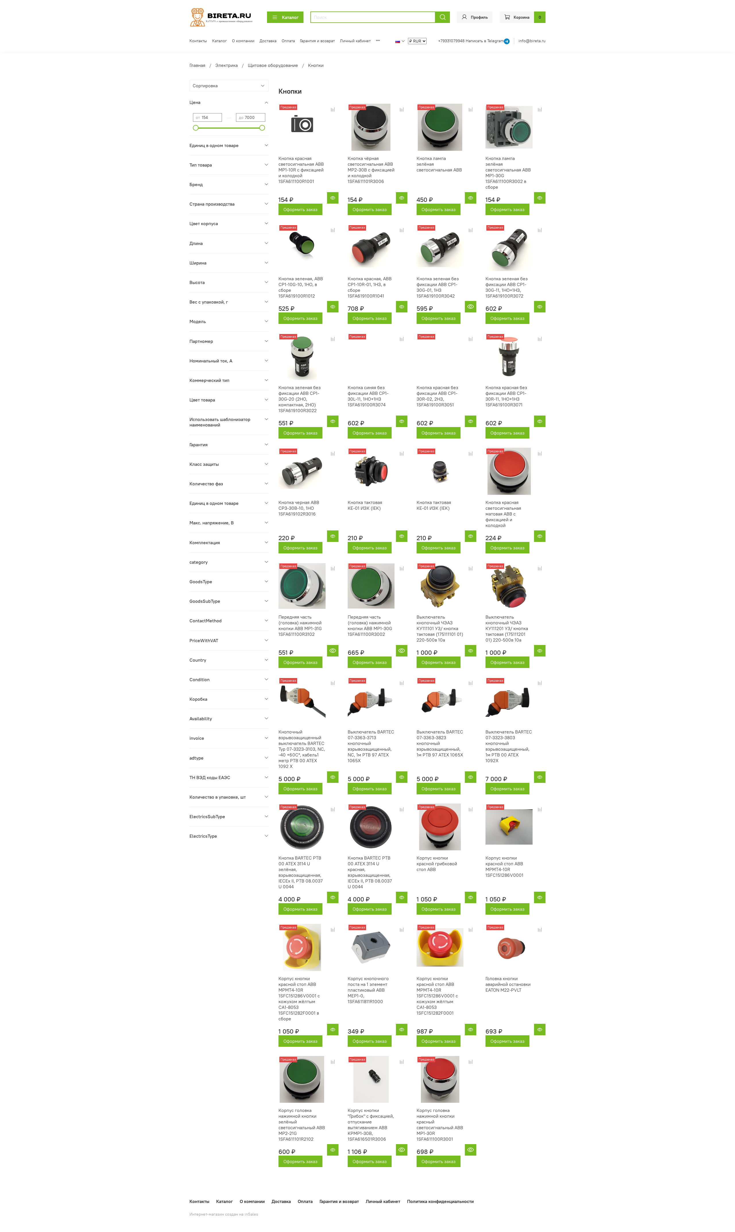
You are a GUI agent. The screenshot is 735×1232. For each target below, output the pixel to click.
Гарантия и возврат (317, 40)
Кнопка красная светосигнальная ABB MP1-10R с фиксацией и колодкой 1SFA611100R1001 (301, 169)
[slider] (196, 127)
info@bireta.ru (532, 40)
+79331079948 (452, 40)
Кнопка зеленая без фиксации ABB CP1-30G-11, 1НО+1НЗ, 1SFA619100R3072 (507, 287)
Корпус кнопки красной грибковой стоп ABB (437, 863)
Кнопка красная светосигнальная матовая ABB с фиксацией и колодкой (503, 513)
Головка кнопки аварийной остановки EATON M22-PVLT (508, 984)
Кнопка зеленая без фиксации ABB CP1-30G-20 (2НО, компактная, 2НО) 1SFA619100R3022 (299, 399)
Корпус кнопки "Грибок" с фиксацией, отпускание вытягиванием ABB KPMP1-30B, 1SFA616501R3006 (371, 1124)
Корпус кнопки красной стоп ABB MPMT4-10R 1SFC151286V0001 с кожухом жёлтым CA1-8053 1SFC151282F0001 (437, 996)
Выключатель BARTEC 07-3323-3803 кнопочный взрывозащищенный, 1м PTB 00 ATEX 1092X (509, 746)
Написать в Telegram (485, 40)
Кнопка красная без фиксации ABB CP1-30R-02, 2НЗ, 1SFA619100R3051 (437, 396)
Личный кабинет (355, 40)
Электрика (226, 65)
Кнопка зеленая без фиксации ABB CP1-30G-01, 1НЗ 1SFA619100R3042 (438, 287)
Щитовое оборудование (273, 65)
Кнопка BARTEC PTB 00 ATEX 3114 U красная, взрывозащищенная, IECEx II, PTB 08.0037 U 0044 (370, 872)
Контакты (198, 40)
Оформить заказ (300, 209)
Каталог (290, 17)
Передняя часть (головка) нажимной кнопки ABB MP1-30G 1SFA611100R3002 (370, 625)
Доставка (268, 40)
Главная (197, 65)
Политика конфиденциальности (440, 1201)
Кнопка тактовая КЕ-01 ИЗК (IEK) (365, 505)
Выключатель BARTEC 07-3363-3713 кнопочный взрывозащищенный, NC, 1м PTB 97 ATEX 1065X (371, 746)
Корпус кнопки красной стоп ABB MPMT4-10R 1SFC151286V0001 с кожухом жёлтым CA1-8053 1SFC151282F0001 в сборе (299, 998)
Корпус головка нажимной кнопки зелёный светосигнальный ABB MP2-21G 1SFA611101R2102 (301, 1124)
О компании (243, 40)
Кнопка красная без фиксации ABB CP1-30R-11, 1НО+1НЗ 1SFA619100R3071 (506, 396)
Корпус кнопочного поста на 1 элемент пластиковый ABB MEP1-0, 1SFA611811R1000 (368, 990)
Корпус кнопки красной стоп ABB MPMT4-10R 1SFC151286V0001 (504, 866)
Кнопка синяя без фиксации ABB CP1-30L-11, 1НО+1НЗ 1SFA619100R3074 (368, 396)
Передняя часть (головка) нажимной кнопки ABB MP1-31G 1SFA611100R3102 (300, 625)
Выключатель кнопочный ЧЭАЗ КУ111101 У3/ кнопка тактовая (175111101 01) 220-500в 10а (440, 628)
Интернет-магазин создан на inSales (223, 1214)
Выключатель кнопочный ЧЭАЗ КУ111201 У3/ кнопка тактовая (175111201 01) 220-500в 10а (507, 628)
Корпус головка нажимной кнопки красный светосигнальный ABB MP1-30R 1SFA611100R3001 (440, 1124)
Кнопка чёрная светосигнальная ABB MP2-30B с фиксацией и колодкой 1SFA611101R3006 (371, 169)
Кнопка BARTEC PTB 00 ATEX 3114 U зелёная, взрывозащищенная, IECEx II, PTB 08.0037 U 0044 (300, 872)
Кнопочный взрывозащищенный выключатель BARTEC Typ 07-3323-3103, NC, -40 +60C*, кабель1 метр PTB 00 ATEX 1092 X (301, 749)
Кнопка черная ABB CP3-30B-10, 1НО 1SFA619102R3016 (298, 508)
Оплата (288, 40)
